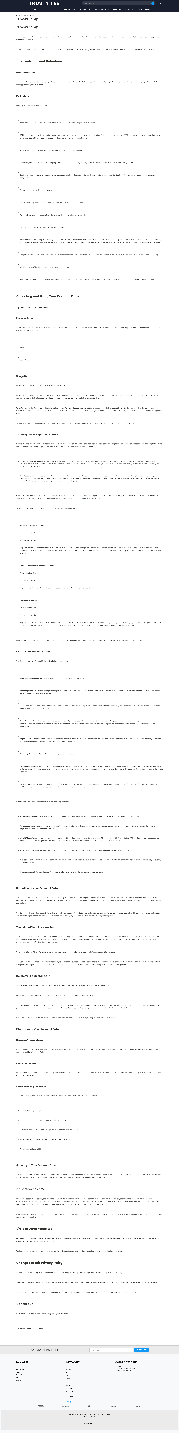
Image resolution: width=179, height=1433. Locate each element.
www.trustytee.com (62, 267)
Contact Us (128, 9)
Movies (68, 1379)
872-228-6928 (144, 9)
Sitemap (18, 1384)
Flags (67, 1375)
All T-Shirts (69, 1397)
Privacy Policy (70, 9)
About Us (117, 9)
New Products (70, 1366)
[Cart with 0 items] (161, 4)
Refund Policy (85, 9)
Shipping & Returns (102, 9)
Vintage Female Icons (70, 1392)
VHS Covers (69, 1388)
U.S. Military (69, 1385)
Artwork (68, 1369)
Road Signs (69, 1382)
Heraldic (68, 1372)
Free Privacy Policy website (84, 498)
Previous (173, 1426)
